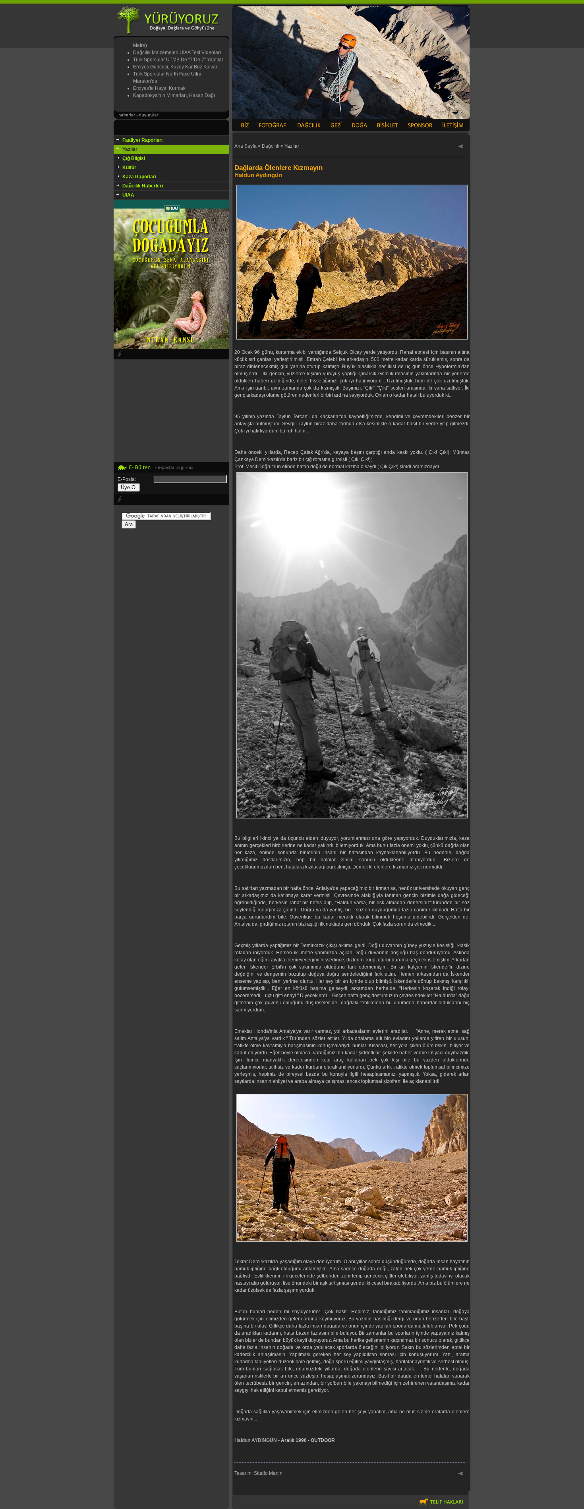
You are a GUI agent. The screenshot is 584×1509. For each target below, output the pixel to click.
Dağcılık (270, 146)
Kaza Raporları (139, 176)
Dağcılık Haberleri (142, 186)
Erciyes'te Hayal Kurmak (159, 74)
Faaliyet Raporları (142, 140)
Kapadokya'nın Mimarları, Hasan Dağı (174, 81)
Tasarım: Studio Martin (258, 1473)
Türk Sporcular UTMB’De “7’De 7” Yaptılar (178, 45)
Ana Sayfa (245, 146)
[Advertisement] (171, 655)
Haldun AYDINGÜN (255, 1440)
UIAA (128, 195)
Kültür (129, 167)
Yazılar (129, 149)
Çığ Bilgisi (133, 158)
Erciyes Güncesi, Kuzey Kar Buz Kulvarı (176, 52)
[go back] (461, 147)
